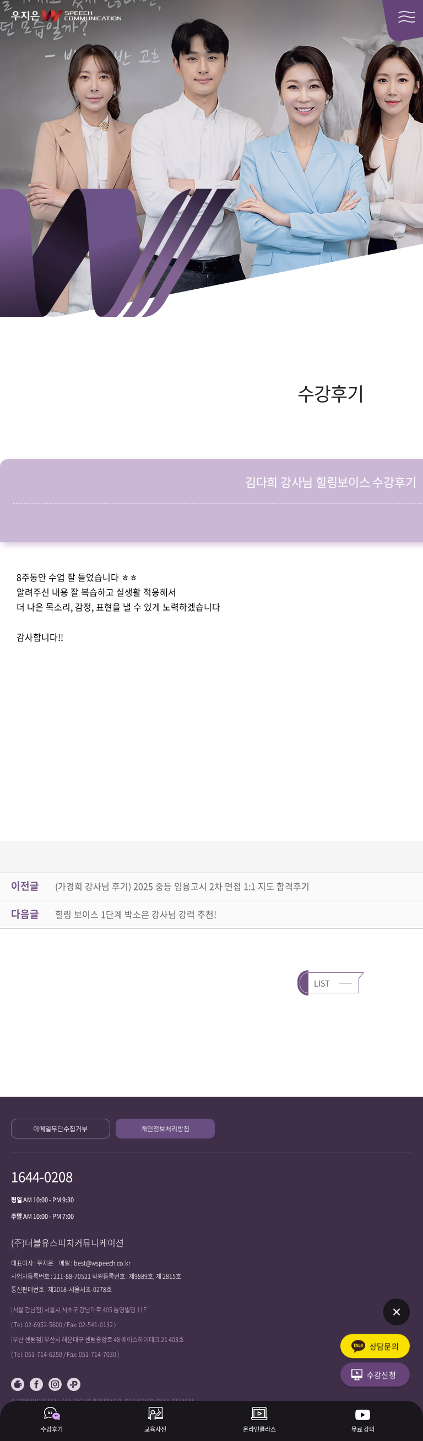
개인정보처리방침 (165, 1129)
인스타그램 (55, 1384)
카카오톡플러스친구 (73, 1384)
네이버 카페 (17, 1384)
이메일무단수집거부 (60, 1129)
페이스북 (36, 1384)
